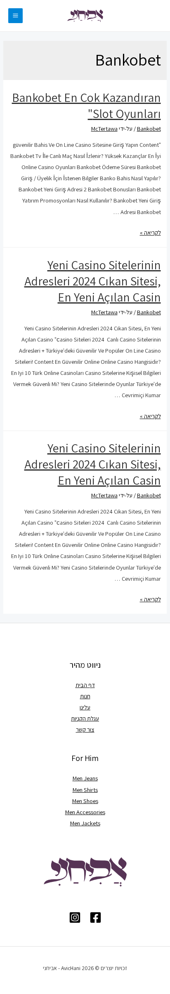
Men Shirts (85, 790)
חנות (85, 696)
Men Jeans (85, 778)
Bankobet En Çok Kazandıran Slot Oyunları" (86, 105)
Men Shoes (85, 801)
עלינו (85, 707)
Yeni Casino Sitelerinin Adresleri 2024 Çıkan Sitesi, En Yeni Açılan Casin (92, 281)
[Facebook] (96, 917)
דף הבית (85, 685)
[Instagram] (75, 917)
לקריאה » (150, 232)
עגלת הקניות (85, 718)
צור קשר (85, 729)
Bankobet (149, 128)
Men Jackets (85, 823)
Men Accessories (85, 812)
